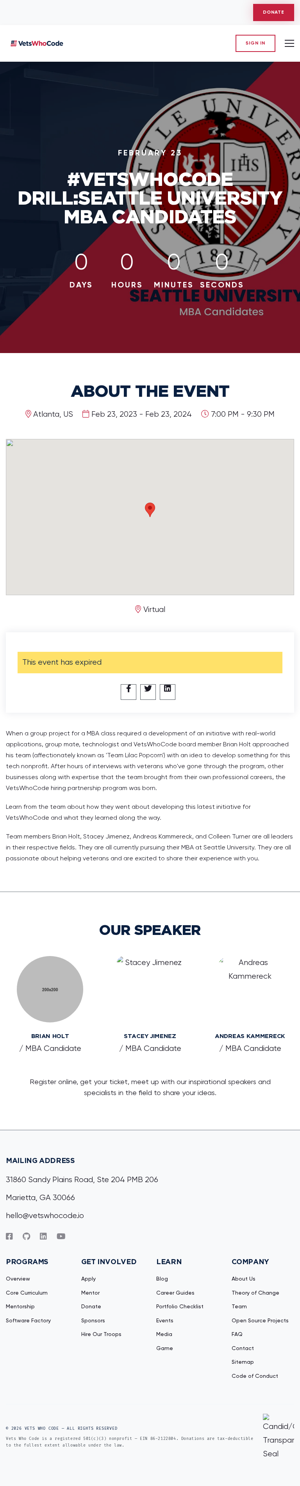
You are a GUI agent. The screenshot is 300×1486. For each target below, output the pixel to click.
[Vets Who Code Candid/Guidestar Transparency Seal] (278, 1437)
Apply (88, 1279)
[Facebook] (128, 692)
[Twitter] (148, 692)
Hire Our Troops (101, 1334)
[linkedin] (43, 1237)
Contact (243, 1348)
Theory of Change (255, 1293)
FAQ (237, 1334)
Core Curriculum (27, 1293)
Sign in (255, 43)
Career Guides (175, 1293)
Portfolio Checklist (180, 1306)
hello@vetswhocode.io (45, 1216)
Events (164, 1321)
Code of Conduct (255, 1376)
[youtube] (61, 1237)
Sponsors (93, 1321)
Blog (162, 1279)
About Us (243, 1279)
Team (239, 1306)
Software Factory (28, 1321)
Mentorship (20, 1306)
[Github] (26, 1237)
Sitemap (243, 1362)
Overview (18, 1279)
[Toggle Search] (288, 43)
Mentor (90, 1293)
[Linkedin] (167, 692)
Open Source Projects (260, 1321)
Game (164, 1348)
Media (164, 1334)
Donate (273, 12)
